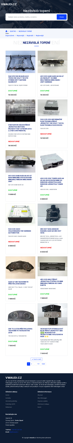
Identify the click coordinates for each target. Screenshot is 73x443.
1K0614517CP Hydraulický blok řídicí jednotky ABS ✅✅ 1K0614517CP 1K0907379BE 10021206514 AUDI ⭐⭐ (51, 332)
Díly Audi (40, 395)
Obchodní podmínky (11, 401)
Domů (7, 395)
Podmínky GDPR (10, 404)
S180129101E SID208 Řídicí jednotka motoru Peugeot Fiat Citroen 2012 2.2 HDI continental (20, 128)
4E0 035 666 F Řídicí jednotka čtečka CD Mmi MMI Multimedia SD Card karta (51, 282)
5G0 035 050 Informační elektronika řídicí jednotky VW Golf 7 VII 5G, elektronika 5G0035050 (52, 122)
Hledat (61, 17)
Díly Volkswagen (42, 398)
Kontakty (8, 398)
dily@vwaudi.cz (14, 432)
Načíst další (37, 359)
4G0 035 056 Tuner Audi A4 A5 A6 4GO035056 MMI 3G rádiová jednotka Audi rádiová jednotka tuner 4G (52, 182)
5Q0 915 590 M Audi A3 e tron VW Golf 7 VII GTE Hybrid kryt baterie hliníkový (18, 79)
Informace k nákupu (43, 404)
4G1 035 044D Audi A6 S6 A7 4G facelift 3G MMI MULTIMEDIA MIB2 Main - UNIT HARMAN (52, 79)
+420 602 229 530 (16, 429)
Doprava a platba (43, 401)
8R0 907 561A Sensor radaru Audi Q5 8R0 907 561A (50, 231)
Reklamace (9, 407)
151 (38, 364)
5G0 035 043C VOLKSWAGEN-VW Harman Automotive (19, 231)
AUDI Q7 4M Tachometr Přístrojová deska (18, 283)
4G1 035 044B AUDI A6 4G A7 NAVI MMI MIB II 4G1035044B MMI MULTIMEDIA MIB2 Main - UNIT (20, 178)
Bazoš (39, 407)
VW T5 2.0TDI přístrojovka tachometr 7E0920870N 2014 (20, 331)
